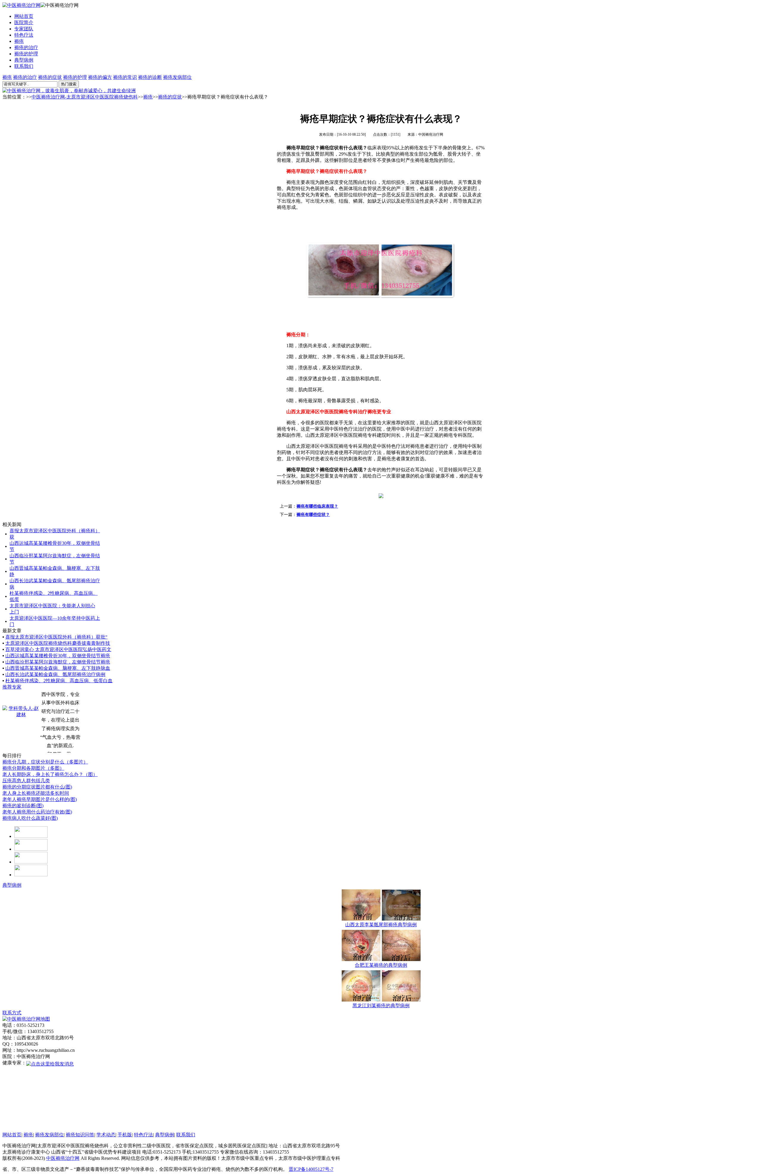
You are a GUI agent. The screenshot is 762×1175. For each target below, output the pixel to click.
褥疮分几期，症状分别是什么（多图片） (45, 761)
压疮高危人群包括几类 (26, 780)
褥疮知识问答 (80, 1134)
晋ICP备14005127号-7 (311, 1169)
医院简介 (23, 22)
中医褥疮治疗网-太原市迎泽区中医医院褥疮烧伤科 (85, 96)
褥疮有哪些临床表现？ (317, 506)
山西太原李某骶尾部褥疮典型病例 (381, 924)
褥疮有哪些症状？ (313, 514)
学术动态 (105, 1134)
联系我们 (23, 66)
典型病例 (23, 59)
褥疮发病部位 (177, 77)
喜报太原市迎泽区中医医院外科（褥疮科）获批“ (56, 636)
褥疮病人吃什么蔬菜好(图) (30, 818)
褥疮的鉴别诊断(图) (22, 805)
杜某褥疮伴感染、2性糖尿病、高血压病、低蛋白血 (59, 680)
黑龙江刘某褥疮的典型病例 (381, 1005)
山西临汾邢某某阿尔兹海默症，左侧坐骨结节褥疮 (57, 661)
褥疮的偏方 (100, 77)
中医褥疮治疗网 (62, 1158)
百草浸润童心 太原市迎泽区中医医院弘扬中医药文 (58, 649)
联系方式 (11, 1012)
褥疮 (19, 41)
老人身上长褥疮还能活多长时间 (35, 793)
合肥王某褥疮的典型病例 (381, 965)
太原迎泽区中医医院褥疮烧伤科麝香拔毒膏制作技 (57, 643)
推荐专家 (11, 686)
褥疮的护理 (26, 53)
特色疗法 (23, 34)
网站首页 (23, 16)
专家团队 (23, 28)
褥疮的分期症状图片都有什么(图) (37, 786)
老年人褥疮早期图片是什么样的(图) (39, 799)
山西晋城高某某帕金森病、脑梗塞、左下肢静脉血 (57, 668)
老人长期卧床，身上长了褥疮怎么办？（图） (50, 774)
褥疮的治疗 (26, 47)
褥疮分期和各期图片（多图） (33, 768)
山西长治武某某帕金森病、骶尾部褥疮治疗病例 (55, 674)
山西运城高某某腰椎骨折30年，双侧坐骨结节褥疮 (57, 655)
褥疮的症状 (50, 77)
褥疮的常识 (125, 77)
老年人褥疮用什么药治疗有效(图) (37, 811)
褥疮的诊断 (150, 77)
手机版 (125, 1134)
